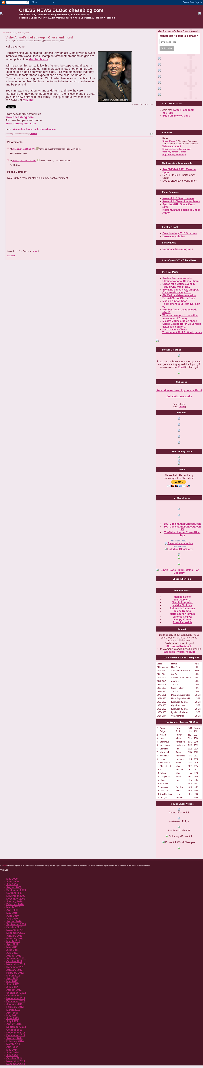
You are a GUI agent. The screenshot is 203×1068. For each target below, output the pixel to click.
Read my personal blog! (174, 152)
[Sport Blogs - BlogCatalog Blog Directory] (179, 573)
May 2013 (12, 1015)
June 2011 (12, 950)
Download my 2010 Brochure (179, 233)
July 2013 (12, 1021)
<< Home (11, 255)
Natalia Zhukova (182, 605)
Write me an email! (171, 146)
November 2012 (15, 998)
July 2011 (12, 952)
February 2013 (15, 1007)
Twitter (180, 652)
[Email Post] (151, 134)
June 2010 (12, 915)
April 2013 (12, 1012)
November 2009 (15, 895)
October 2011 (14, 961)
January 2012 (14, 970)
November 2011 (15, 964)
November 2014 (15, 1061)
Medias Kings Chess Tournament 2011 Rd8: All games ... (182, 332)
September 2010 (16, 924)
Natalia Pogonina (182, 602)
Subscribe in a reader (179, 396)
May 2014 (12, 1049)
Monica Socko (182, 596)
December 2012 (15, 1001)
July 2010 (12, 918)
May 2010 (12, 913)
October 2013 (14, 1029)
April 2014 (12, 1047)
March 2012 (13, 975)
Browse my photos (173, 236)
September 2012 (16, 992)
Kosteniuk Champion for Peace (181, 201)
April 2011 (12, 944)
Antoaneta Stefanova (182, 608)
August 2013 (14, 1024)
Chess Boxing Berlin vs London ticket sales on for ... (181, 325)
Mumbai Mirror (38, 59)
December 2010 (15, 933)
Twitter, (177, 110)
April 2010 (12, 910)
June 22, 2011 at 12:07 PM (24, 161)
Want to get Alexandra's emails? (179, 36)
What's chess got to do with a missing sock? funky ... (180, 316)
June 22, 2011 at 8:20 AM (23, 149)
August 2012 (14, 990)
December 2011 (15, 967)
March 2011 (13, 941)
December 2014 (15, 1064)
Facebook (188, 110)
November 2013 (15, 1032)
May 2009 (12, 878)
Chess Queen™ (169, 141)
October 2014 (14, 1058)
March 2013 (13, 1009)
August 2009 (14, 887)
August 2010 (14, 921)
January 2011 (14, 935)
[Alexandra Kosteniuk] (179, 543)
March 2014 (13, 1044)
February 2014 (15, 1041)
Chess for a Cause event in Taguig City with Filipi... (178, 285)
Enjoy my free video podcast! (176, 149)
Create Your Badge (179, 546)
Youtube (190, 652)
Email (181, 367)
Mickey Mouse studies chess (179, 321)
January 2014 (14, 1038)
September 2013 (16, 1027)
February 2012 (15, 972)
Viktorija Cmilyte (182, 616)
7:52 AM (33, 134)
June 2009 (12, 881)
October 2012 (14, 995)
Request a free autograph (177, 249)
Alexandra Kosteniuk (179, 541)
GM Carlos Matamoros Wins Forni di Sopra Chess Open (179, 297)
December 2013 (15, 1035)
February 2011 (14, 938)
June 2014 (12, 1052)
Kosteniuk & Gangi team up (178, 198)
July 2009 (12, 884)
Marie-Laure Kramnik (182, 614)
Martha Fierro (182, 599)
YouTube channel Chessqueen (182, 523)
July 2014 (12, 1055)
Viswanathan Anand (22, 129)
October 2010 (14, 927)
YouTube (167, 112)
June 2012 (12, 984)
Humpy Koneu (182, 619)
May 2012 (12, 981)
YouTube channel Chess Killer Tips (182, 534)
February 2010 (15, 904)
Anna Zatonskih (182, 622)
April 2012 (12, 978)
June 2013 (12, 1018)
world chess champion (45, 129)
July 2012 (12, 987)
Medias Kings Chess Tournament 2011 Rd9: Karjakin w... (181, 304)
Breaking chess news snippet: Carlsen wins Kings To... (180, 291)
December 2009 (15, 898)
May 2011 (11, 947)
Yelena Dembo (182, 611)
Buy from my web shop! (174, 154)
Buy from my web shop (176, 115)
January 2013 (14, 1004)
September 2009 (16, 890)
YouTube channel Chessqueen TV (182, 528)
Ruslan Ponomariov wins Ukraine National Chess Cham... (181, 279)
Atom (35, 251)
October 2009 (14, 893)
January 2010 (14, 901)
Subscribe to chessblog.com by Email (179, 390)
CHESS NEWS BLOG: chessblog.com (61, 10)
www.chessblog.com (20, 117)
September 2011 (16, 958)
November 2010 (15, 930)
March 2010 (13, 907)
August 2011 (13, 955)
